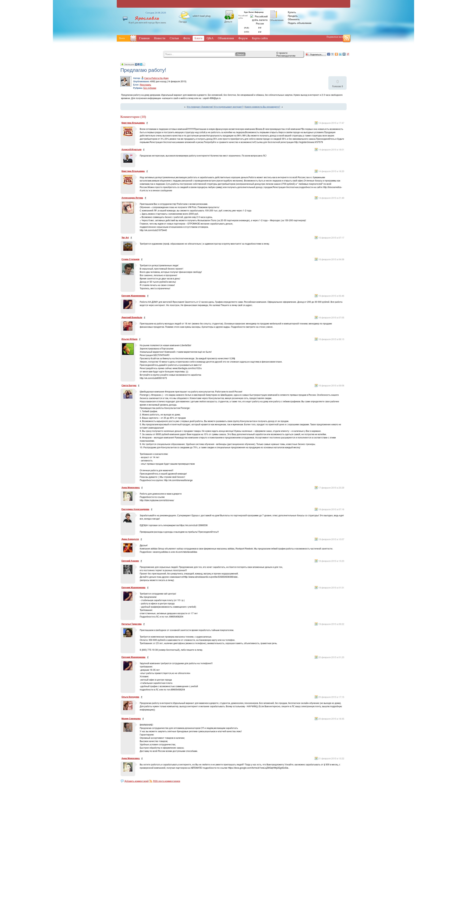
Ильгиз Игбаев (129, 339)
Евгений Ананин (130, 560)
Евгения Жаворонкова (133, 295)
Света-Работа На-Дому (156, 78)
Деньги (228, 21)
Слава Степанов (130, 259)
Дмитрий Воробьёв (131, 317)
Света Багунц (128, 385)
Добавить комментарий (136, 780)
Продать (293, 16)
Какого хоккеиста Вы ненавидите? (262, 106)
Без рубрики (149, 87)
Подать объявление (299, 23)
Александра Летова (132, 197)
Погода (183, 21)
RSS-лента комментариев (166, 780)
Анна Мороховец (130, 487)
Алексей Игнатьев (131, 149)
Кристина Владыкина (133, 122)
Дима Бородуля (130, 539)
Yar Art (125, 237)
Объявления (276, 20)
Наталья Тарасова (131, 623)
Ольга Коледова (130, 696)
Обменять (294, 19)
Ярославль (145, 84)
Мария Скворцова (131, 718)
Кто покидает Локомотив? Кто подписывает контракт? (215, 106)
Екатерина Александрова (135, 509)
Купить (291, 12)
